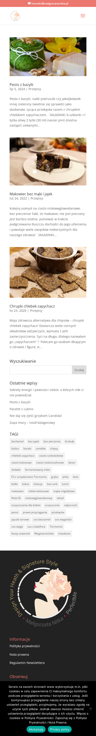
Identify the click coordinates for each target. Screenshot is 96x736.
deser (71, 462)
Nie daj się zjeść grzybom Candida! (36, 416)
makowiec (17, 491)
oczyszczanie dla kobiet (25, 505)
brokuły (69, 441)
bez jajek (33, 441)
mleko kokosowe (38, 491)
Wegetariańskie (44, 533)
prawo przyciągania (35, 512)
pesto (14, 512)
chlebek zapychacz (23, 455)
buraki (27, 448)
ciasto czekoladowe (51, 455)
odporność (70, 505)
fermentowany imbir (37, 470)
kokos (25, 484)
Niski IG (16, 498)
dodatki (16, 470)
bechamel (17, 441)
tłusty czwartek (20, 533)
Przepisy (35, 89)
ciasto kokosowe (21, 462)
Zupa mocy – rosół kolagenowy (32, 422)
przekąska (58, 512)
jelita (66, 477)
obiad (60, 498)
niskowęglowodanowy (38, 498)
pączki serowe (20, 519)
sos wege (17, 526)
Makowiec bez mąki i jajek (31, 193)
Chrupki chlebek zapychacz (32, 306)
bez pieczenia (52, 441)
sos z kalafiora (36, 526)
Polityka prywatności (25, 646)
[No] (90, 708)
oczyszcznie (52, 505)
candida (41, 448)
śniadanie (64, 533)
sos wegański (63, 519)
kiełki (14, 484)
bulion (15, 448)
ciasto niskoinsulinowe (50, 462)
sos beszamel (41, 519)
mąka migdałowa (64, 491)
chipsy (54, 448)
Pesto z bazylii (21, 84)
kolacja (38, 484)
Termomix (56, 526)
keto (75, 477)
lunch (65, 484)
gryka (54, 477)
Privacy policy (60, 729)
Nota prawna (19, 654)
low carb (52, 484)
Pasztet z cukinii (21, 409)
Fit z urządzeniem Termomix (29, 477)
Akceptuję (36, 729)
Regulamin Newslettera (27, 663)
